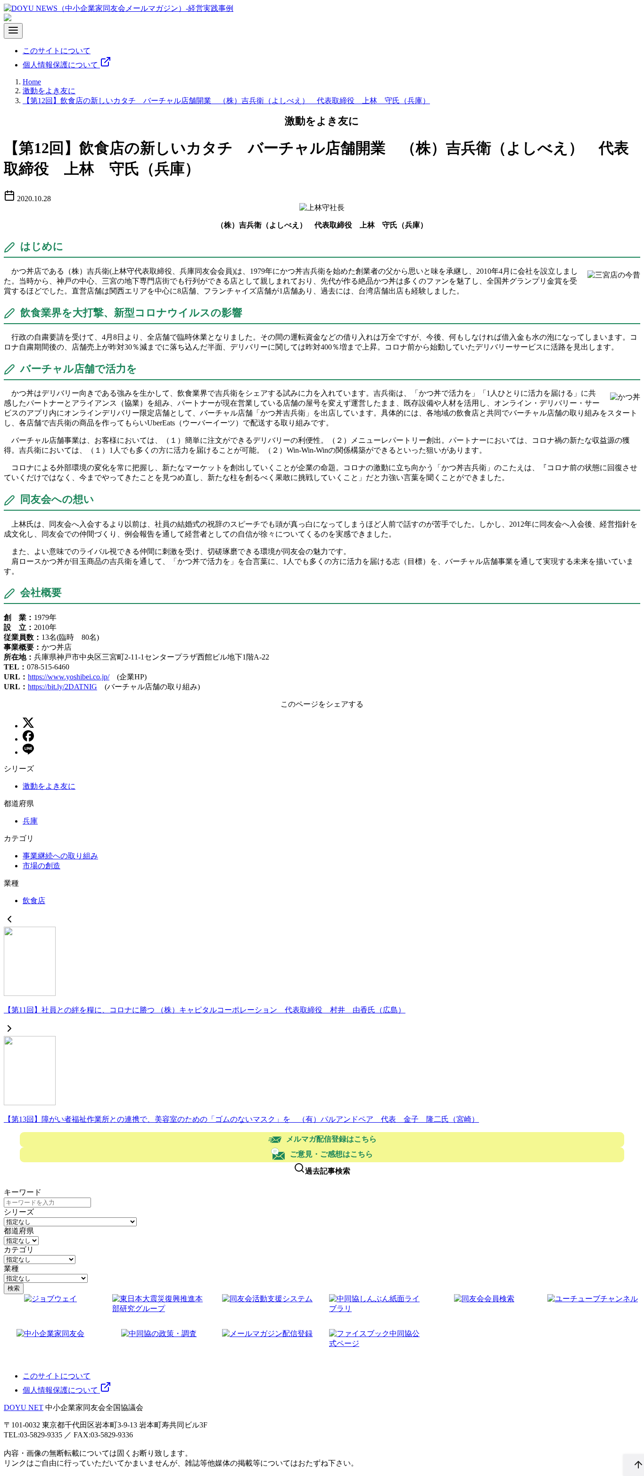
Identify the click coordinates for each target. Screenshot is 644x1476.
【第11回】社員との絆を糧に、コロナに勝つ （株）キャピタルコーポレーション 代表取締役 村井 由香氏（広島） (204, 1010)
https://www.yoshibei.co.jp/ (68, 677)
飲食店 (34, 901)
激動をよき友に (49, 91)
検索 (14, 1288)
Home (32, 82)
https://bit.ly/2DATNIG (62, 687)
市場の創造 (41, 866)
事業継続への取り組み (60, 856)
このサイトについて (57, 51)
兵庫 (30, 821)
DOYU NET (23, 1407)
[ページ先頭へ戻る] (633, 1465)
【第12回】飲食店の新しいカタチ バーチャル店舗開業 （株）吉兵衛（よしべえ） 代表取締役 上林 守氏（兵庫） (226, 101)
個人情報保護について (61, 65)
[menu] (13, 31)
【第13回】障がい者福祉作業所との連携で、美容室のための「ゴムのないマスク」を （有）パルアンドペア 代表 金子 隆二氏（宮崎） (241, 1119)
